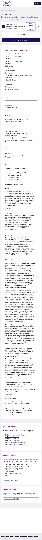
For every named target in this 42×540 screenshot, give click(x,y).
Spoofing (30, 536)
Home (2, 10)
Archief (2, 538)
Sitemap (7, 536)
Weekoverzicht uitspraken (11, 499)
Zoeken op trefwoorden (12, 437)
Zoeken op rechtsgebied (12, 440)
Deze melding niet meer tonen (31, 26)
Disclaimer (7, 538)
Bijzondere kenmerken (8, 76)
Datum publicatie (8, 62)
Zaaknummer (9, 66)
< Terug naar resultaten (21, 40)
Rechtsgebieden (10, 70)
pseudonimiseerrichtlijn (13, 28)
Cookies (17, 536)
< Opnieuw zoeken (21, 34)
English (2, 536)
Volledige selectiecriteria (11, 480)
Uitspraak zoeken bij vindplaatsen (15, 444)
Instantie (7, 54)
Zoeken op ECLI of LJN (12, 438)
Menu (37, 3)
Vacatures (36, 536)
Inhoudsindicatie (10, 80)
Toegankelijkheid (23, 536)
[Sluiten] (38, 26)
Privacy (12, 536)
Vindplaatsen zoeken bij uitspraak (15, 442)
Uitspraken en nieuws (10, 10)
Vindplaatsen (9, 84)
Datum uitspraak (8, 57)
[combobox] (21, 98)
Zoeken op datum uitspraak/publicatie (16, 435)
